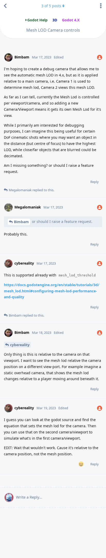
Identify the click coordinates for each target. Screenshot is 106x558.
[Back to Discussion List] (5, 6)
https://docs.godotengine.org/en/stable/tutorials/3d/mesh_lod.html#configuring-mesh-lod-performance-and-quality (51, 291)
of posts (51, 5)
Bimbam (21, 221)
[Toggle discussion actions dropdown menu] (101, 6)
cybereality (20, 344)
